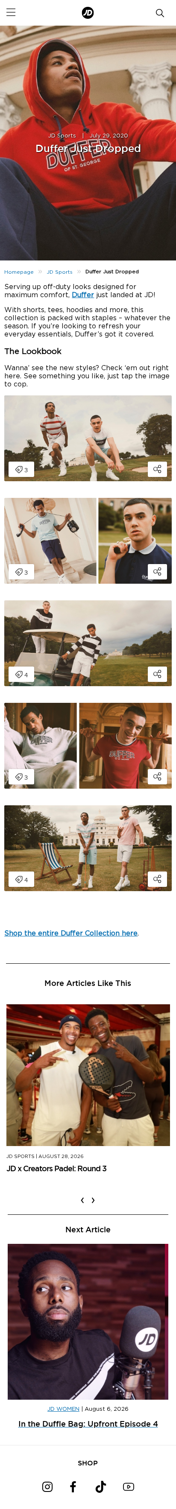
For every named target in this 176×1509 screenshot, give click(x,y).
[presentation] (82, 1195)
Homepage (19, 272)
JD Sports (62, 136)
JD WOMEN (63, 1409)
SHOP (88, 1463)
